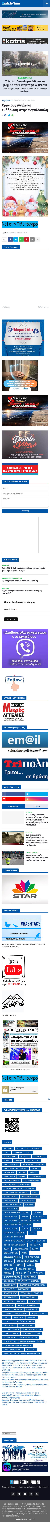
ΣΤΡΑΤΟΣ (7, 1309)
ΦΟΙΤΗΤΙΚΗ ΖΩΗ (10, 1341)
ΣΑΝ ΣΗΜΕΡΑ (8, 1305)
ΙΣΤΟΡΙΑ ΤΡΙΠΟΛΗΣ (11, 1253)
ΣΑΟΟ (19, 1305)
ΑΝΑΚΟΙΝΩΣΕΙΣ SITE (11, 1165)
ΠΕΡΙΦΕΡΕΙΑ (25, 1293)
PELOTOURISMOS (10, 1156)
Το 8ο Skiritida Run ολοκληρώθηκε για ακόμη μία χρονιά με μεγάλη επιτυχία (23, 569)
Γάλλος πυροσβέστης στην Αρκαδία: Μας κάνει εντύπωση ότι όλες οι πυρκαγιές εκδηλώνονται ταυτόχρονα (37, 820)
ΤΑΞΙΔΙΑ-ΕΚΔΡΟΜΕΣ (39, 1313)
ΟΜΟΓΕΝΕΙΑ (22, 1281)
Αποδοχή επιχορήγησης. (11, 1398)
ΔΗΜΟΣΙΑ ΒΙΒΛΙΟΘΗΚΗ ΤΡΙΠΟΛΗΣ (16, 1213)
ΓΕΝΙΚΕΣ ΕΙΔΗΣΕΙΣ (27, 1201)
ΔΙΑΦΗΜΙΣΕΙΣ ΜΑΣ (10, 1217)
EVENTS (6, 1152)
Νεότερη (6, 307)
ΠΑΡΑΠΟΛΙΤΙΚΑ (23, 1289)
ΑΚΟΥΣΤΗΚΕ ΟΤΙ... (32, 1160)
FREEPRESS (18, 1152)
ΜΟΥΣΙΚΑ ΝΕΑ (21, 1273)
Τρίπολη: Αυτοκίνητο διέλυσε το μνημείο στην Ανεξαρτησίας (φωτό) (25, 83)
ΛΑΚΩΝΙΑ (30, 1265)
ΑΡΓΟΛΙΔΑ (33, 1173)
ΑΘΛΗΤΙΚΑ (18, 1160)
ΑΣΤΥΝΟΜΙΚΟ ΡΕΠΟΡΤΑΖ (13, 1189)
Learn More (21, 1519)
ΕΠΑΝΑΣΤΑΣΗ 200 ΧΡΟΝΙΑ (13, 1237)
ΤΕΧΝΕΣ (6, 1317)
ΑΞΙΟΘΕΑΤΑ (35, 1169)
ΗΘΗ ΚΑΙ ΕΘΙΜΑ (35, 1245)
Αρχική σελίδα (7, 101)
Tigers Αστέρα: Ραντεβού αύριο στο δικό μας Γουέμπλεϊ (22, 592)
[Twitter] (9, 115)
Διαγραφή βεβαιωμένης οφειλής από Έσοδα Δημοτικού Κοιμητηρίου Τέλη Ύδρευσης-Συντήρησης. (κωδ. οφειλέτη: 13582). (24, 1402)
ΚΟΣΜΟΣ (19, 1265)
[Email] (32, 239)
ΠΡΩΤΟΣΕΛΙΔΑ (34, 1301)
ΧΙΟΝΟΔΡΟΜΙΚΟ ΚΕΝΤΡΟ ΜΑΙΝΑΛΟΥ (17, 1345)
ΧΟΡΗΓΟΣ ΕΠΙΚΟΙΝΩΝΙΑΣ (13, 1349)
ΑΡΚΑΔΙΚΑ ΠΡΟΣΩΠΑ (31, 1181)
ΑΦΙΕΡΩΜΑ (30, 1189)
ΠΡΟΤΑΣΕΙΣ (21, 1301)
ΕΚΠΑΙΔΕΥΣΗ (8, 1233)
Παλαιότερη (42, 307)
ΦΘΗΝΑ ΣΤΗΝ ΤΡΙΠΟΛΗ (32, 1333)
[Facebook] (5, 115)
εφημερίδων (26, 1069)
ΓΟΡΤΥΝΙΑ (29, 1205)
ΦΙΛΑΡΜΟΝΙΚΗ (9, 1337)
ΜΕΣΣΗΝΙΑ (7, 1273)
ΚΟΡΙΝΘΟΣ (8, 1265)
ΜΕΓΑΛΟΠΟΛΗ (9, 1269)
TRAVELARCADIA (40, 1156)
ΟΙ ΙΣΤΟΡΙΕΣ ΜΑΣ (30, 1277)
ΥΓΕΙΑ (6, 1333)
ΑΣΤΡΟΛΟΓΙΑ (25, 1185)
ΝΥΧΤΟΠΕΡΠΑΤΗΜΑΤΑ (12, 1277)
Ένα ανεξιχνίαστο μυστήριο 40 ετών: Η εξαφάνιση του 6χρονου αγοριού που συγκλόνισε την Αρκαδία (36, 840)
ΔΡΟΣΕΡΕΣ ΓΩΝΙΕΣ (10, 1221)
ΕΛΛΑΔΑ (32, 1233)
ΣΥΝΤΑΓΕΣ (7, 1313)
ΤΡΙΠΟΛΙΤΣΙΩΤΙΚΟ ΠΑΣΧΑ (32, 1329)
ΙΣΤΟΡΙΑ (35, 1249)
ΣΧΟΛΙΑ (36, 806)
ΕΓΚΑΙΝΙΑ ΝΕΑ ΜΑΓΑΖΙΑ (12, 1225)
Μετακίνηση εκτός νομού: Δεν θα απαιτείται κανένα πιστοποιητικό (37, 857)
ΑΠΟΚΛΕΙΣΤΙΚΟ (9, 1173)
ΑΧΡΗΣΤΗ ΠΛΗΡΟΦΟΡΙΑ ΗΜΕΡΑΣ (16, 1193)
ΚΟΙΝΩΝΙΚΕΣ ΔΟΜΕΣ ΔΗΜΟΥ (27, 1261)
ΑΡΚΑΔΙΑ (22, 1177)
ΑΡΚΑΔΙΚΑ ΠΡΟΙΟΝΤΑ (11, 1181)
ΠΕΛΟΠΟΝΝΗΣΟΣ (10, 1293)
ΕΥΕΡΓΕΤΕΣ (41, 1241)
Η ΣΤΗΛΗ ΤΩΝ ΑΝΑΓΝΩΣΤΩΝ (14, 1245)
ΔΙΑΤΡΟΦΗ (37, 1213)
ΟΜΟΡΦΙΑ (35, 1281)
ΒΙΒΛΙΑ (35, 1193)
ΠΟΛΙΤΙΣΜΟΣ (8, 1301)
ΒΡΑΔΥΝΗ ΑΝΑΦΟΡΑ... (30, 1197)
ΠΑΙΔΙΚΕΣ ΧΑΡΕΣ (9, 1285)
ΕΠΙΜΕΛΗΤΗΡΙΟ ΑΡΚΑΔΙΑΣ (13, 1241)
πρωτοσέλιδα (16, 1069)
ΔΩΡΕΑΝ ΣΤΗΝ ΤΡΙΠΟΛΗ (30, 1221)
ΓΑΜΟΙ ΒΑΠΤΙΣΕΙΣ (10, 1201)
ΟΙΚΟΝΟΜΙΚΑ (9, 1281)
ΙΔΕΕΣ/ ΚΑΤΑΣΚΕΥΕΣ (21, 1249)
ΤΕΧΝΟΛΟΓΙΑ (18, 1317)
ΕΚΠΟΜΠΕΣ (21, 1233)
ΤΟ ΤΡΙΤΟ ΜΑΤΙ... (10, 1325)
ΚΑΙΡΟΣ (24, 1253)
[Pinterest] (26, 239)
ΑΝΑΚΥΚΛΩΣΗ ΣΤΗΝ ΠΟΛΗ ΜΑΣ (15, 1169)
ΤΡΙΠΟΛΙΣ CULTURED (11, 1329)
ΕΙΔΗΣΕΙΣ (28, 1225)
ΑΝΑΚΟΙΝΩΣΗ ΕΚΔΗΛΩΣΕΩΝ (24, 101)
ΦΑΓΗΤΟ (15, 1333)
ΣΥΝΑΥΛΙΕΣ (18, 1309)
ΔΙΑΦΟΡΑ (24, 1217)
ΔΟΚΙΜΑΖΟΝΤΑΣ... (38, 1217)
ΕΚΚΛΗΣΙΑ (36, 1229)
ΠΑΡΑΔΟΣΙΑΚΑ (9, 1289)
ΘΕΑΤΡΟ (7, 1249)
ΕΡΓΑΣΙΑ (30, 1241)
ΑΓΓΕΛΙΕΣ (7, 1160)
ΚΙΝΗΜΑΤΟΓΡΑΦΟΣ (32, 1257)
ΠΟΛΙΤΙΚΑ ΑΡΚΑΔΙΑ (10, 1297)
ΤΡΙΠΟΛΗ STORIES (26, 1325)
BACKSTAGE (8, 1148)
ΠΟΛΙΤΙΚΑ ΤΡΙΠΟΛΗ (29, 1297)
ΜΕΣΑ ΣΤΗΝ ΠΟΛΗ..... (26, 1269)
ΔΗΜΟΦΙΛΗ (13, 806)
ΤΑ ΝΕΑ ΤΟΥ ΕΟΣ (21, 1313)
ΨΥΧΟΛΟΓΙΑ (31, 1349)
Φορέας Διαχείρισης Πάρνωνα (31, 1341)
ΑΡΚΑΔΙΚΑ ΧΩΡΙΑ (10, 1185)
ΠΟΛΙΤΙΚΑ (37, 1293)
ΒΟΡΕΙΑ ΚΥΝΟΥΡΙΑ (10, 1197)
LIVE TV (29, 1152)
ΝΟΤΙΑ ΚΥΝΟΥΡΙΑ (36, 1273)
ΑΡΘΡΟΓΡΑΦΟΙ (9, 1177)
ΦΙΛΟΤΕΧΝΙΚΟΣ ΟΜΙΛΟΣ (28, 1337)
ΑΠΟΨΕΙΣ (22, 1173)
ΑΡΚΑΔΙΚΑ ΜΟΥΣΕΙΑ (36, 1177)
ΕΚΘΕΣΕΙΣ (25, 1229)
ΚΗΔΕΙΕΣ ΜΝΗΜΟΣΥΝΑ (12, 1257)
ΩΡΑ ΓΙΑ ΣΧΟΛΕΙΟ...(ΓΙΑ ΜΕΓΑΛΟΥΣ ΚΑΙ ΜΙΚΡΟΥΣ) (22, 1353)
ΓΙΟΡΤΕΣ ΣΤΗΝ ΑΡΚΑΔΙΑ (12, 1205)
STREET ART (25, 1156)
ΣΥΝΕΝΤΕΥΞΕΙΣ (31, 1309)
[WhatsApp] (12, 115)
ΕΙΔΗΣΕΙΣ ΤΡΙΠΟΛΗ (10, 1229)
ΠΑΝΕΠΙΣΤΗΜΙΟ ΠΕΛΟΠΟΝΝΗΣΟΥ (32, 1285)
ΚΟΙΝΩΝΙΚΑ (8, 1261)
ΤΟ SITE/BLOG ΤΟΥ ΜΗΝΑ (24, 1321)
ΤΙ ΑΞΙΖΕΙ (7, 1321)
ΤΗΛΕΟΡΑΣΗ (31, 1317)
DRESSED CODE (22, 1148)
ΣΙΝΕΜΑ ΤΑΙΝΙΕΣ (32, 1305)
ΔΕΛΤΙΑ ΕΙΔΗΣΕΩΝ (10, 1209)
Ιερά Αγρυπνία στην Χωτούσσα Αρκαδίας (20, 581)
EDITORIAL (36, 1148)
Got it (32, 1519)
